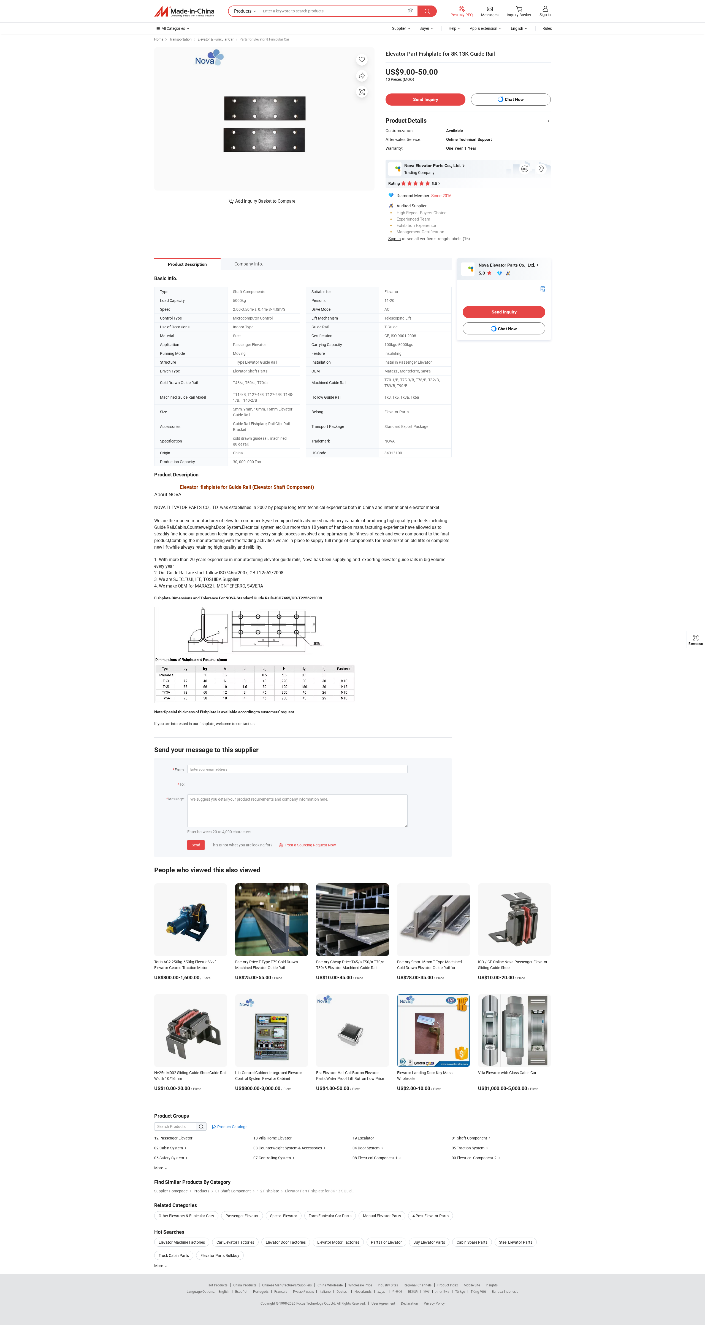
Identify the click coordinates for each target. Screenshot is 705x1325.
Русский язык (303, 1291)
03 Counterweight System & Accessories (287, 1147)
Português (261, 1291)
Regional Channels (418, 1285)
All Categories (173, 28)
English (223, 1291)
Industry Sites (388, 1285)
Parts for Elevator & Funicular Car (264, 39)
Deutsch (343, 1291)
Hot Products (217, 1285)
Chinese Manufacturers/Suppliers (287, 1285)
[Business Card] (542, 288)
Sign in (545, 14)
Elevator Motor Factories (338, 1242)
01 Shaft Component (469, 1138)
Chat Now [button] (514, 99)
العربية (381, 1291)
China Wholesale (330, 1285)
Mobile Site (472, 1285)
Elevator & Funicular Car (216, 39)
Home (158, 39)
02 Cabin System (168, 1147)
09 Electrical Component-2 (474, 1157)
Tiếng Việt (478, 1291)
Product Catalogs (231, 1126)
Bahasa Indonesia (505, 1291)
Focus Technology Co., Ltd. (316, 1303)
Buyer (424, 28)
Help (452, 28)
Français (280, 1291)
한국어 (397, 1291)
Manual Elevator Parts (382, 1215)
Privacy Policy (434, 1303)
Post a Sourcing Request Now (307, 844)
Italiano (325, 1291)
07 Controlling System (272, 1157)
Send (196, 844)
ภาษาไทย (442, 1291)
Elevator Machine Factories (182, 1242)
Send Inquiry (425, 99)
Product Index (447, 1285)
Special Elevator (283, 1215)
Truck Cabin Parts (174, 1255)
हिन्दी (427, 1291)
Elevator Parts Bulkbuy (219, 1255)
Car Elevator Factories (235, 1242)
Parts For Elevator (386, 1242)
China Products (244, 1285)
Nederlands (363, 1291)
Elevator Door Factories (286, 1242)
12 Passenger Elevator (173, 1138)
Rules (547, 28)
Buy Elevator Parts (429, 1242)
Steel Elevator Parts (515, 1242)
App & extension (483, 28)
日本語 (413, 1291)
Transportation (180, 39)
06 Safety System (169, 1157)
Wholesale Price (360, 1285)
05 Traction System (468, 1147)
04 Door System (365, 1147)
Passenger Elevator (242, 1215)
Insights (492, 1285)
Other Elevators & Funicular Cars (186, 1215)
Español (241, 1291)
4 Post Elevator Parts (431, 1215)
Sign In (394, 238)
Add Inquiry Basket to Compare (265, 201)
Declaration (409, 1303)
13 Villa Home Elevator (272, 1138)
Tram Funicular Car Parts (330, 1215)
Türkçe (460, 1291)
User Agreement (383, 1303)
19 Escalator (363, 1138)
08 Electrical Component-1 (374, 1157)
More (159, 1265)
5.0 (482, 273)
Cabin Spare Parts (472, 1242)
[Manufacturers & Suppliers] (184, 11)
